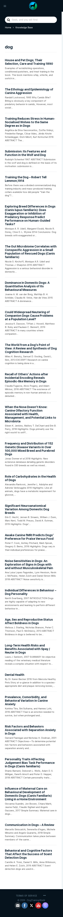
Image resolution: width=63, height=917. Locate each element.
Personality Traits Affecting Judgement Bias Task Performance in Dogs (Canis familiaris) (30, 763)
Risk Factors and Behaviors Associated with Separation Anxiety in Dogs (30, 730)
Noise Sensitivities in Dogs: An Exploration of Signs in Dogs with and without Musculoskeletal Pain (29, 564)
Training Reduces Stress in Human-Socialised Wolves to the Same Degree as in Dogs (30, 122)
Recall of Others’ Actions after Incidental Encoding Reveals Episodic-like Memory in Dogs (26, 378)
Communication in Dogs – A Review (29, 825)
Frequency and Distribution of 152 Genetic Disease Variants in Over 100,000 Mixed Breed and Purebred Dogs (30, 449)
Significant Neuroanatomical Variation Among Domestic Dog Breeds (27, 509)
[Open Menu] (5, 6)
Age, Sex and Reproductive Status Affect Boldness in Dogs (29, 621)
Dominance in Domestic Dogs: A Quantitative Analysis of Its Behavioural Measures (27, 286)
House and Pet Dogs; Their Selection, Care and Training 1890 (29, 62)
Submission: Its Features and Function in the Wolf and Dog (25, 153)
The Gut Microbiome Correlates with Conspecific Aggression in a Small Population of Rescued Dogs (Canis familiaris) (31, 252)
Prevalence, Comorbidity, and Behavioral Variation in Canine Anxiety (26, 700)
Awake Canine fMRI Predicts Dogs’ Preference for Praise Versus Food (29, 536)
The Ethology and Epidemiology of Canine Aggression (29, 91)
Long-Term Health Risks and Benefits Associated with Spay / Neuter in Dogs (27, 649)
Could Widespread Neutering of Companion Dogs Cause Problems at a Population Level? (29, 315)
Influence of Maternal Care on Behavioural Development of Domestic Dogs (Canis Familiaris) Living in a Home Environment (28, 794)
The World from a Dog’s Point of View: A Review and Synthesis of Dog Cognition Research (31, 348)
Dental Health (14, 675)
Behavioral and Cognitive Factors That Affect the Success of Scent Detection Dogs (28, 854)
